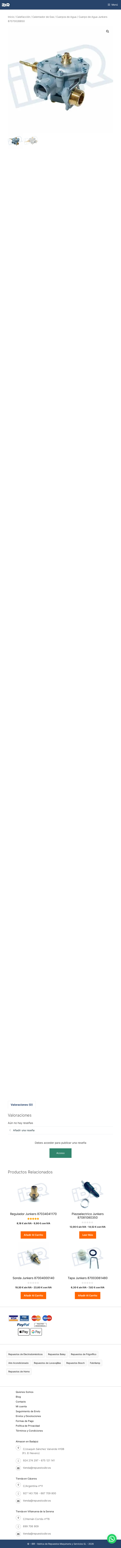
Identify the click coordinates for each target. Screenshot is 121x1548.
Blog (18, 1396)
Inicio (11, 16)
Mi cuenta (21, 1406)
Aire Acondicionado (18, 1363)
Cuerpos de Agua (66, 16)
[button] (107, 31)
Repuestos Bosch (75, 1363)
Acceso (60, 1153)
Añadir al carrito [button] (33, 1234)
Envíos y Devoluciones (28, 1416)
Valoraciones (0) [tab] (22, 1104)
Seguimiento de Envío (28, 1411)
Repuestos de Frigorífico (83, 1354)
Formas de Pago (25, 1421)
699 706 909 (31, 1526)
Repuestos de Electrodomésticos (25, 1354)
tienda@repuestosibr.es (37, 1467)
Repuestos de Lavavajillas (47, 1363)
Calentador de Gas (43, 16)
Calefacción (23, 16)
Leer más (87, 1234)
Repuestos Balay (57, 1354)
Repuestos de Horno (19, 1371)
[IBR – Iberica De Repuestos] (6, 4)
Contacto (21, 1401)
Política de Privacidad (28, 1425)
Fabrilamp (95, 1363)
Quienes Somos (24, 1391)
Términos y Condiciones (29, 1430)
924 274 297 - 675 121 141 (39, 1460)
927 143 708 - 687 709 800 (39, 1493)
